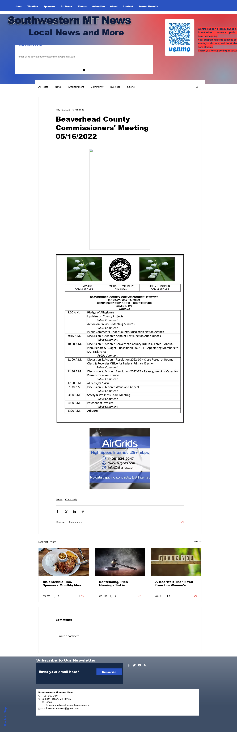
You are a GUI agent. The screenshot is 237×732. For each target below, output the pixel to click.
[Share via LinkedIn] (74, 511)
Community (97, 86)
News (58, 86)
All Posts (43, 86)
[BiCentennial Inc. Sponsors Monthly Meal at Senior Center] (64, 562)
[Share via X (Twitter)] (65, 511)
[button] (197, 86)
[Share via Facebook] (57, 511)
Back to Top (5, 716)
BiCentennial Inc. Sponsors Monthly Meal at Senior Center (62, 583)
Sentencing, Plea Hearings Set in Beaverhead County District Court (115, 583)
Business (115, 86)
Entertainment (76, 86)
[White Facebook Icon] (129, 665)
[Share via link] (82, 511)
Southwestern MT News (69, 20)
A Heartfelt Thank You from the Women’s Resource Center (174, 583)
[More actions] (182, 110)
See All (197, 541)
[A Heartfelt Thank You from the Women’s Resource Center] (176, 562)
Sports (131, 86)
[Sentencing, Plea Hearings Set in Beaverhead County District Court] (120, 562)
